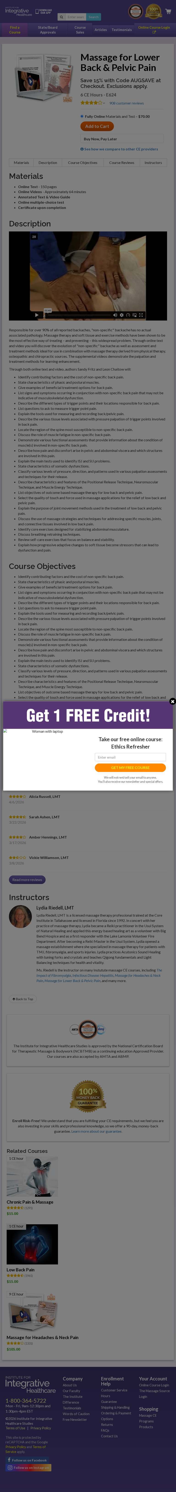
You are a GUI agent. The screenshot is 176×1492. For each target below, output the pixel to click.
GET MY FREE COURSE (130, 767)
